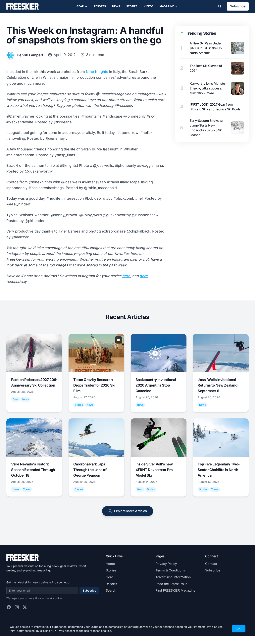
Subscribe (237, 6)
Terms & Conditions (170, 570)
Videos (148, 6)
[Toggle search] (220, 6)
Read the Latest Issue (171, 584)
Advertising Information (173, 577)
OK (238, 628)
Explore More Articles (130, 511)
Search (111, 590)
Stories (131, 6)
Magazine (167, 6)
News (116, 6)
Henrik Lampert (30, 55)
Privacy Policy (166, 564)
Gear (80, 6)
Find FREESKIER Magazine (175, 590)
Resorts (100, 6)
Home (110, 564)
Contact (211, 564)
